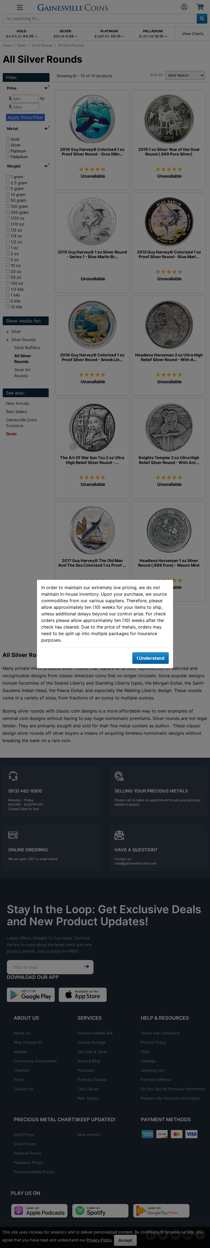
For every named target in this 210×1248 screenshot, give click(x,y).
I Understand (150, 658)
